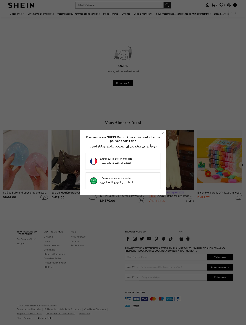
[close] (163, 133)
